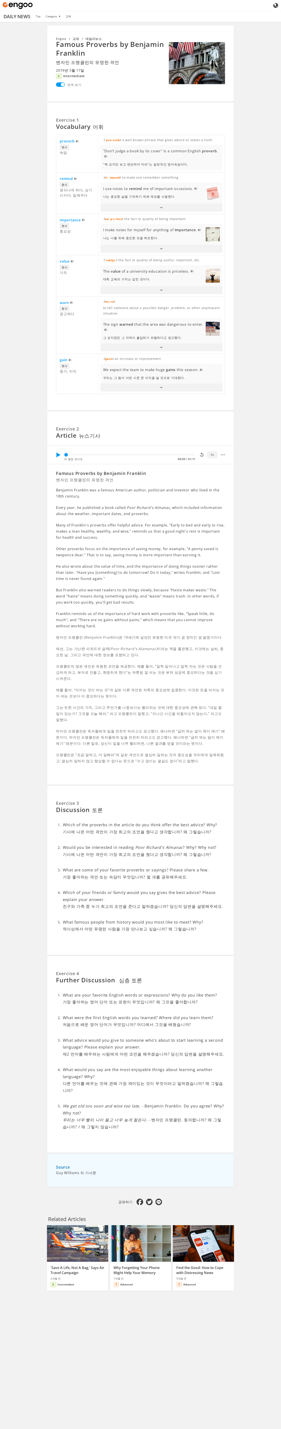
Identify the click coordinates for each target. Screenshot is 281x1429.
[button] (162, 208)
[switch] (60, 84)
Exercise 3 (67, 803)
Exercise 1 (67, 120)
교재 (68, 16)
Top (38, 16)
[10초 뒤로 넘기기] (201, 454)
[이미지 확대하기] (197, 63)
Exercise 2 (67, 429)
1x (212, 455)
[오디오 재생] (77, 141)
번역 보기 (74, 85)
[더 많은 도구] (222, 454)
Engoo (61, 39)
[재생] (58, 454)
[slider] (66, 455)
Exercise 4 (67, 973)
